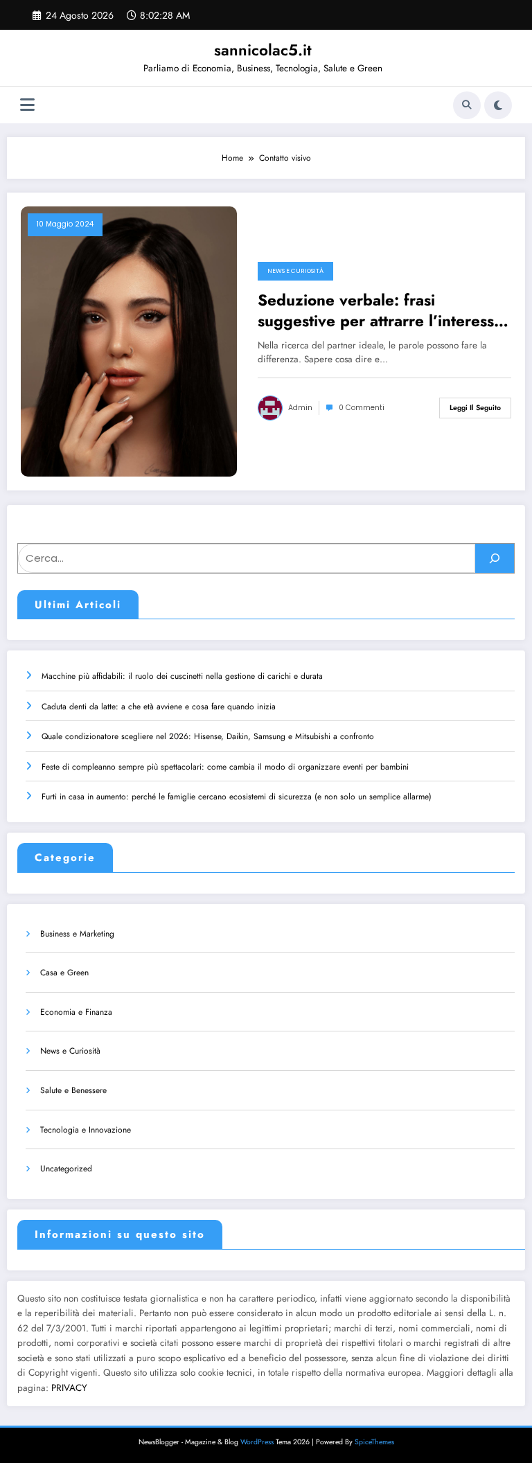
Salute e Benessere (73, 1090)
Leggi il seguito (475, 407)
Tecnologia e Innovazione (85, 1130)
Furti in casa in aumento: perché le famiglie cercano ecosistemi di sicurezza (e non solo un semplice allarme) (237, 796)
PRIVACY (69, 1387)
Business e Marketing (77, 934)
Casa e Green (64, 972)
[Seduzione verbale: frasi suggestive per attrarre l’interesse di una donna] (129, 341)
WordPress (257, 1442)
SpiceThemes (374, 1442)
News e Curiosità (295, 271)
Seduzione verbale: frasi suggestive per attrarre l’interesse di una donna (380, 310)
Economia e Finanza (76, 1012)
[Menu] (27, 105)
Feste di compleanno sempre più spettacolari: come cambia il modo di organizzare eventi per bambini (225, 767)
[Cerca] (467, 105)
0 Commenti (361, 407)
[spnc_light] (498, 105)
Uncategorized (66, 1168)
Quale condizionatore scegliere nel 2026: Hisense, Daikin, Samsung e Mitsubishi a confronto (208, 736)
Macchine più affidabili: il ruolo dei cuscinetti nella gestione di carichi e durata (182, 676)
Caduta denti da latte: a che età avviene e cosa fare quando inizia (159, 706)
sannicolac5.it (263, 50)
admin (300, 407)
